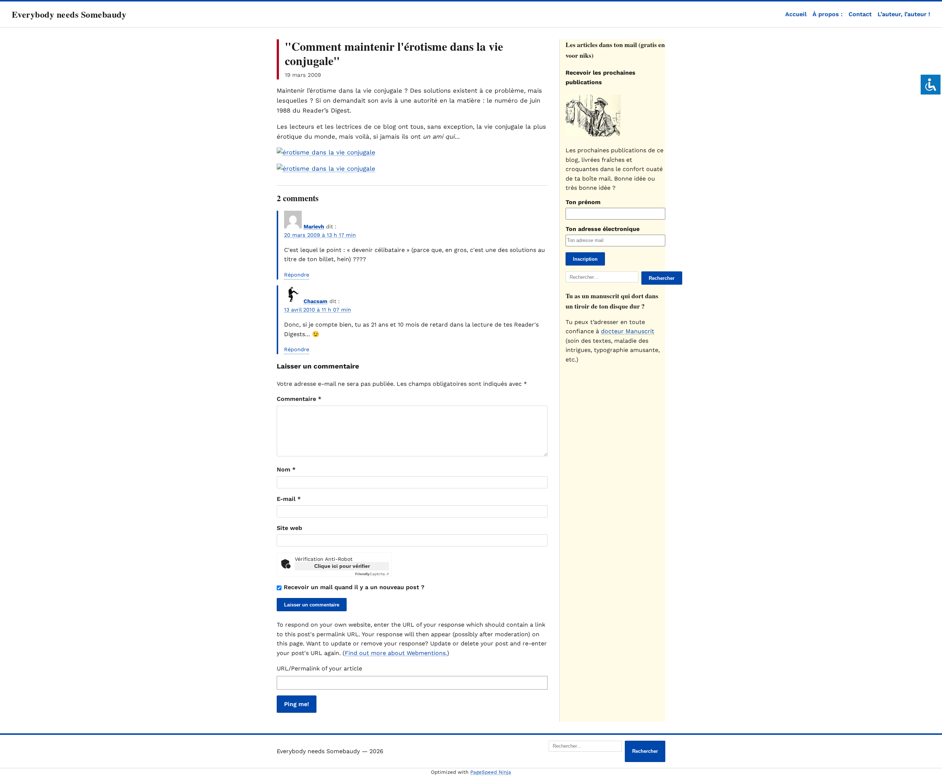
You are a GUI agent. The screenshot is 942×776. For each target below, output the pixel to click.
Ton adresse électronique (603, 228)
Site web (289, 527)
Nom (286, 469)
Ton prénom (583, 202)
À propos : (827, 14)
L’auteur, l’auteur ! (904, 14)
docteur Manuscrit (627, 331)
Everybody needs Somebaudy (69, 14)
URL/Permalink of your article (319, 668)
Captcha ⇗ (372, 574)
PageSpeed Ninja (490, 772)
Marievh (314, 226)
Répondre (296, 275)
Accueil (796, 14)
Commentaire (299, 398)
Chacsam (315, 301)
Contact (860, 14)
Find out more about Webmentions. (396, 652)
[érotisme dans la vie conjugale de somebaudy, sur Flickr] (326, 152)
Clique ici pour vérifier (342, 566)
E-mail (289, 498)
